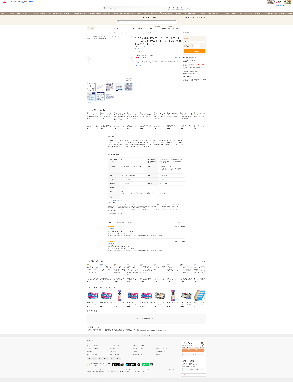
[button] (197, 46)
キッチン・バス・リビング (103, 33)
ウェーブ (161, 179)
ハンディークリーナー (123, 33)
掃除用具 (113, 33)
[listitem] (98, 345)
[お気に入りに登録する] (130, 79)
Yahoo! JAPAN (267, 5)
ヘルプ (289, 5)
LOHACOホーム (91, 33)
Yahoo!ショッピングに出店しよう (279, 5)
